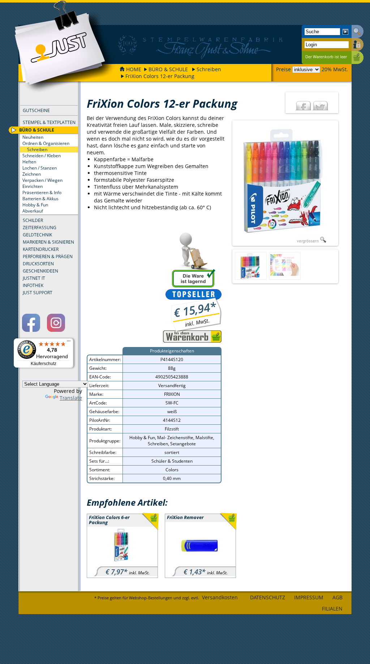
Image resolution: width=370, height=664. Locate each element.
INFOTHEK (33, 285)
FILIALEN (332, 608)
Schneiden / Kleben (41, 156)
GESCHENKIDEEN (40, 271)
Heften (29, 162)
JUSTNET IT (34, 278)
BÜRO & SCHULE (168, 69)
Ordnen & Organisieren (45, 143)
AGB (337, 597)
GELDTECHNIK (37, 235)
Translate (71, 397)
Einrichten (32, 186)
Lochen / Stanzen (39, 168)
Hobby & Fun (35, 205)
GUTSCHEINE (36, 110)
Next (344, 183)
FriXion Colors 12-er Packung (159, 76)
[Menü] (68, 342)
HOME (133, 69)
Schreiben (209, 69)
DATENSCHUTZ (267, 597)
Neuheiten (32, 137)
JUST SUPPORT (37, 293)
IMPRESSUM (308, 597)
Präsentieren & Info (41, 192)
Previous (226, 183)
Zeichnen (31, 174)
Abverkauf (32, 211)
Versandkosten (220, 597)
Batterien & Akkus (40, 199)
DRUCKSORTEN (38, 264)
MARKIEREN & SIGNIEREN (48, 242)
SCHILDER (33, 220)
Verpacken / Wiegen (42, 180)
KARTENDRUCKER (41, 249)
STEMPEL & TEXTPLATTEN (49, 122)
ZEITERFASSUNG (39, 227)
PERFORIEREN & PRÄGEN (48, 256)
